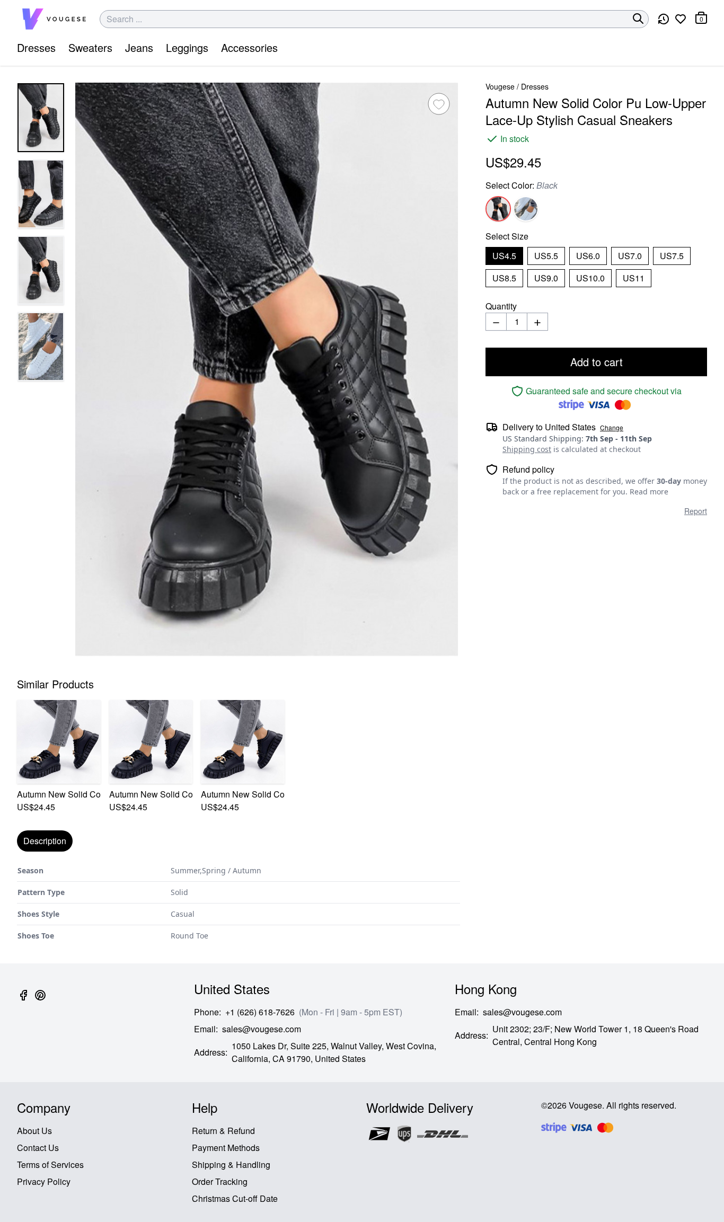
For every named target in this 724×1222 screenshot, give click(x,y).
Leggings (187, 47)
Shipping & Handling (231, 1164)
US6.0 (588, 256)
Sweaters (90, 47)
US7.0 (630, 256)
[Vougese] (54, 19)
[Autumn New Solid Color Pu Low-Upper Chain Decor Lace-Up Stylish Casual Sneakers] (59, 742)
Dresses (36, 47)
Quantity (501, 306)
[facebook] (23, 1001)
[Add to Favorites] (439, 104)
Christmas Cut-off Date (235, 1198)
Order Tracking (220, 1181)
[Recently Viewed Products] (663, 19)
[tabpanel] (238, 903)
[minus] (496, 322)
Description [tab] (44, 841)
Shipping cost (526, 449)
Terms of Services (50, 1164)
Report (695, 511)
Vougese (500, 86)
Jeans (139, 47)
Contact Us (38, 1147)
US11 (633, 278)
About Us (34, 1130)
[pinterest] (40, 1001)
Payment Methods (226, 1147)
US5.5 (546, 256)
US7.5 (672, 256)
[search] (638, 18)
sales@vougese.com (261, 1029)
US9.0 (546, 278)
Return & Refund (223, 1130)
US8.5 (504, 278)
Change (611, 427)
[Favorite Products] (680, 19)
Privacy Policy (43, 1181)
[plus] (537, 322)
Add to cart (596, 361)
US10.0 (590, 278)
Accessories (249, 47)
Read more (649, 491)
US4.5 (504, 256)
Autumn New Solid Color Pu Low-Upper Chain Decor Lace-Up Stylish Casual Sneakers (59, 794)
